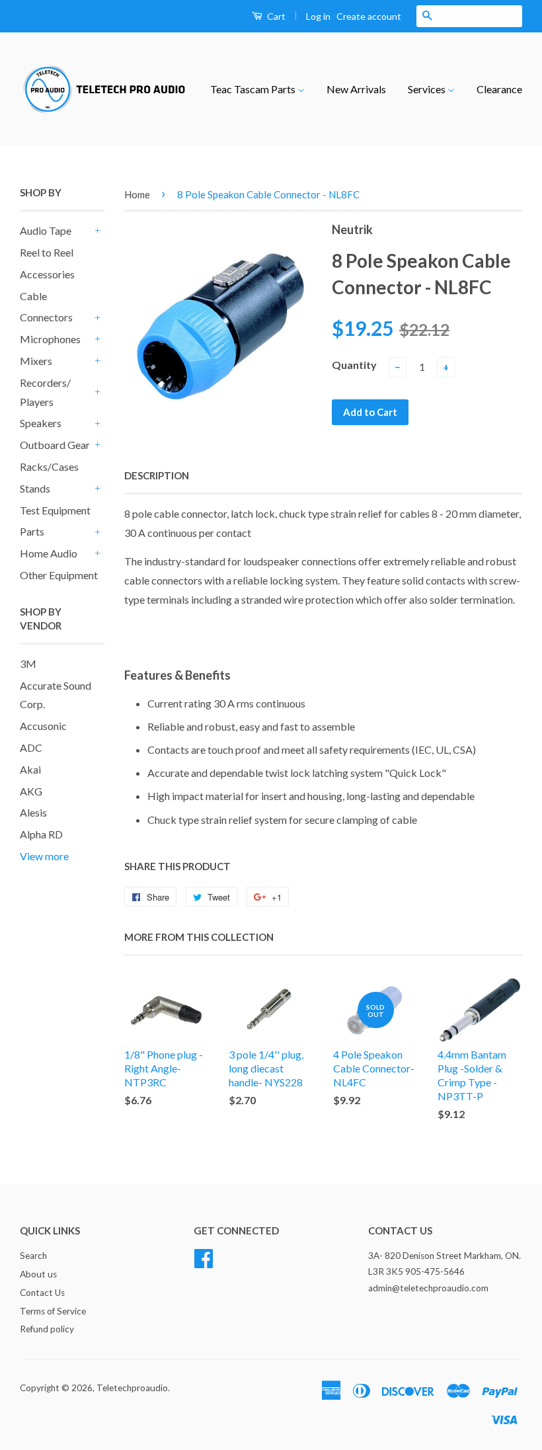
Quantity (354, 364)
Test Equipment (55, 510)
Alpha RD (41, 834)
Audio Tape (45, 230)
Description (156, 475)
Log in (318, 16)
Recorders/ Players (45, 392)
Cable (33, 296)
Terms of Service (53, 1311)
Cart (275, 16)
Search (33, 1255)
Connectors (46, 317)
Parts (32, 531)
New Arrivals (356, 89)
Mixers (36, 360)
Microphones (50, 339)
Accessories (47, 274)
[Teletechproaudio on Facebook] (203, 1256)
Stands (35, 488)
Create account (368, 16)
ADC (31, 747)
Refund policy (47, 1329)
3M (28, 663)
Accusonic (43, 725)
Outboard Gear (55, 444)
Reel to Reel (46, 252)
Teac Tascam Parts (253, 89)
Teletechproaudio (132, 1388)
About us (38, 1274)
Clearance (499, 89)
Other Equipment (59, 575)
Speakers (40, 423)
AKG (31, 791)
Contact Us (42, 1292)
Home (137, 194)
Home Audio (48, 553)
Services (427, 89)
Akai (30, 769)
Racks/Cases (49, 466)
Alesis (33, 812)
